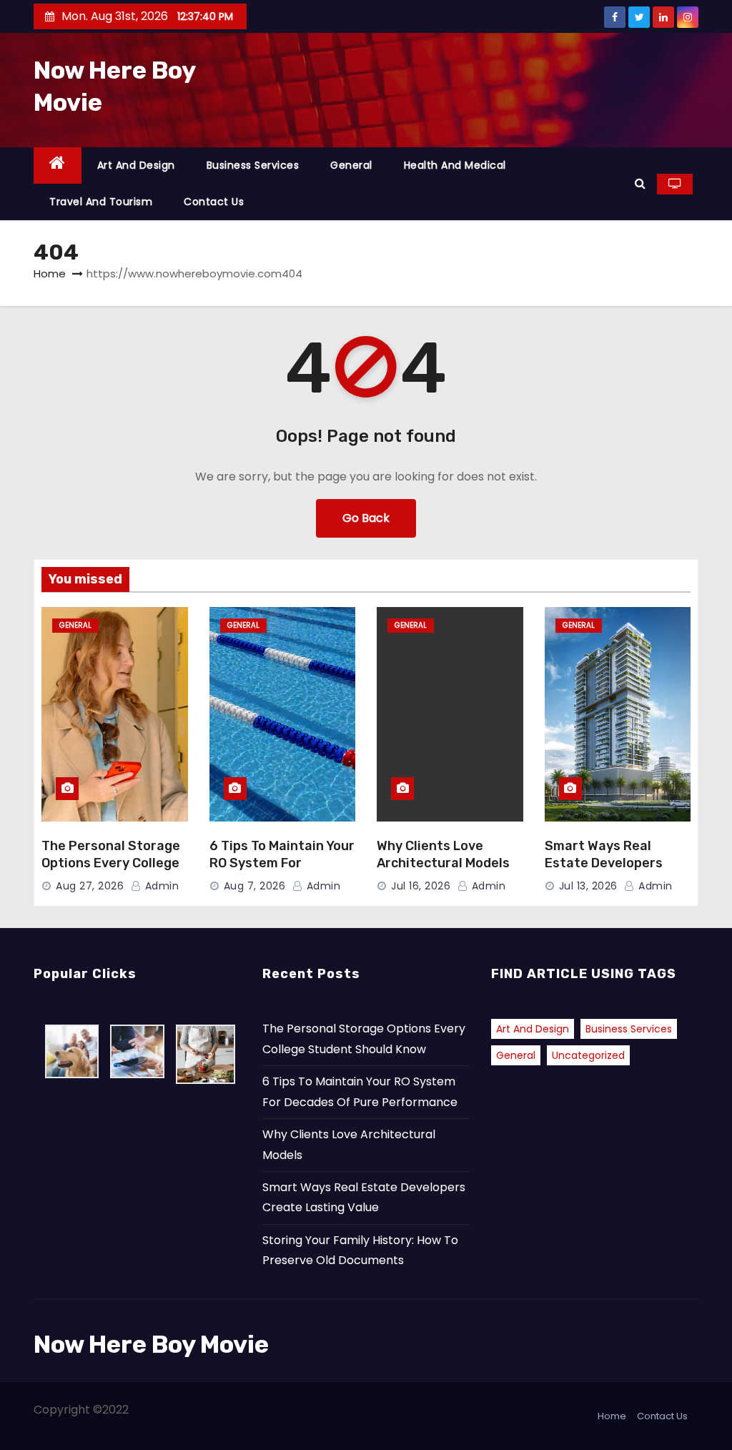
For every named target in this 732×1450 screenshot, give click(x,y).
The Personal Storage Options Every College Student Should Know (110, 863)
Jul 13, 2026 (588, 886)
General (351, 165)
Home (50, 273)
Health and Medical (455, 165)
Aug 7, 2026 (255, 886)
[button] (640, 183)
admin (160, 886)
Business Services (253, 165)
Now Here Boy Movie (151, 1344)
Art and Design (136, 165)
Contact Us (214, 201)
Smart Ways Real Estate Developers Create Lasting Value (611, 863)
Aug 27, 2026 (90, 886)
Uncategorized (588, 1055)
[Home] (57, 165)
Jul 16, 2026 (420, 886)
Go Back (366, 518)
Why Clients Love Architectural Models (443, 854)
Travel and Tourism (100, 201)
